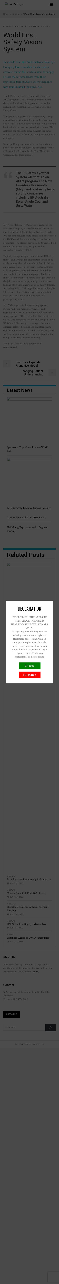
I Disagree (29, 674)
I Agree (29, 665)
